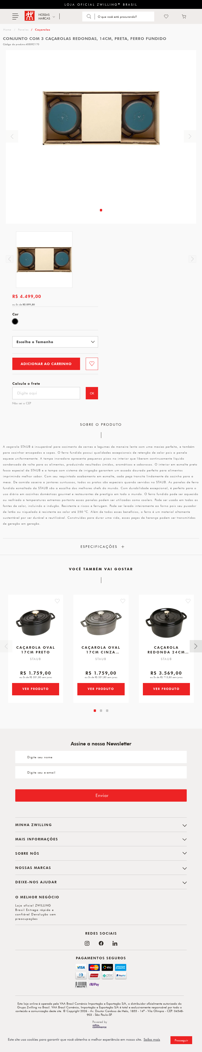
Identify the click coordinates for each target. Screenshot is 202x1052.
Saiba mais (152, 1039)
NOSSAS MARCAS (44, 16)
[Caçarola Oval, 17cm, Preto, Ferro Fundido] (36, 621)
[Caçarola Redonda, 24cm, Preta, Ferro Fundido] (166, 621)
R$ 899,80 (29, 304)
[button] (57, 601)
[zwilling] (7, 29)
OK (92, 393)
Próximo (190, 136)
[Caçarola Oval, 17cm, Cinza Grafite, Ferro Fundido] (101, 621)
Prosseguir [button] (181, 1040)
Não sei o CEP (21, 403)
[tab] (101, 210)
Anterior (12, 136)
